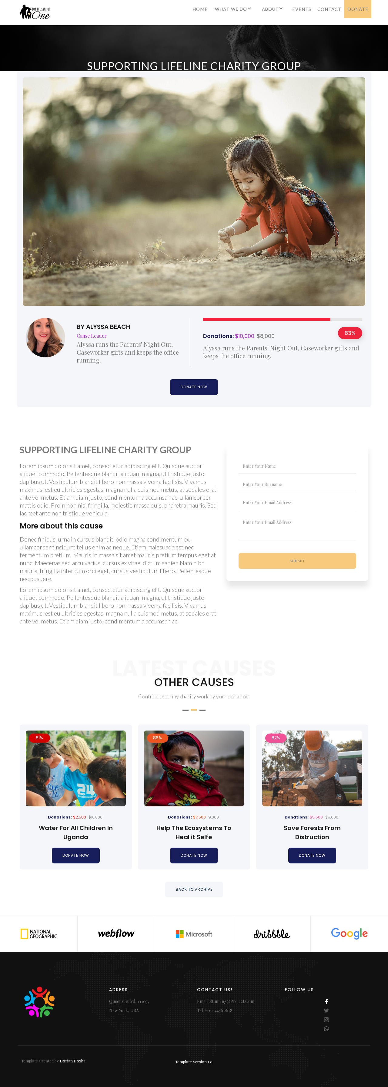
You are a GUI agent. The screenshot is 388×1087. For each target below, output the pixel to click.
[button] (234, 11)
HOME (200, 9)
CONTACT (329, 9)
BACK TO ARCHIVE (194, 889)
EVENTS (301, 9)
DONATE (357, 9)
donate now (75, 855)
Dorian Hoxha (72, 1060)
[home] (33, 14)
